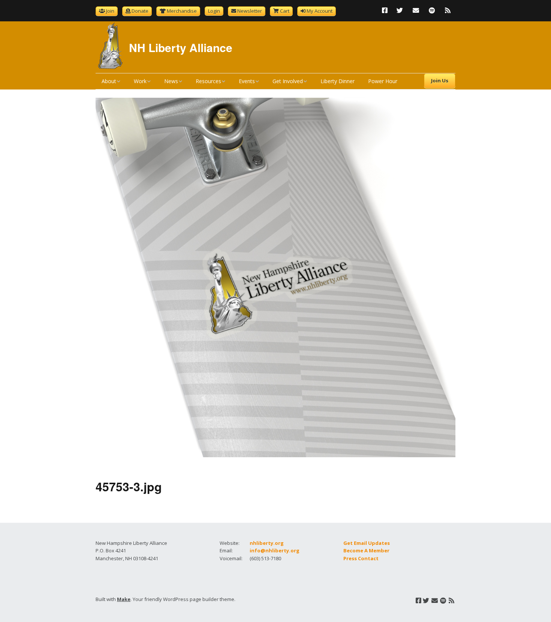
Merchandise (182, 10)
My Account (319, 10)
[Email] (416, 10)
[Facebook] (386, 10)
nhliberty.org (267, 543)
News (171, 81)
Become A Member (366, 550)
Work (140, 81)
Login (214, 10)
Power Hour (382, 81)
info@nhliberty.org (274, 550)
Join (110, 10)
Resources (208, 81)
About (109, 81)
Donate (140, 10)
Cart (284, 10)
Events (247, 81)
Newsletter (249, 10)
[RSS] (447, 10)
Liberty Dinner (337, 81)
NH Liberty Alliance (180, 47)
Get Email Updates (366, 543)
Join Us (439, 80)
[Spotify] (432, 10)
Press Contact (361, 558)
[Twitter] (400, 10)
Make (123, 599)
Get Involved (288, 81)
